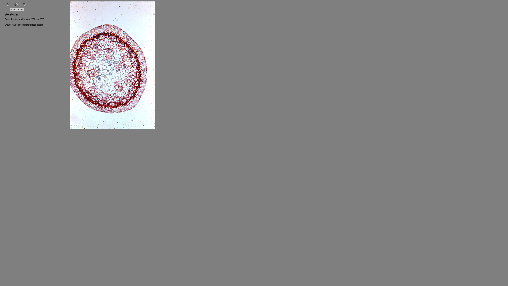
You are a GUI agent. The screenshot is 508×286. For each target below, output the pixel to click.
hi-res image (17, 9)
